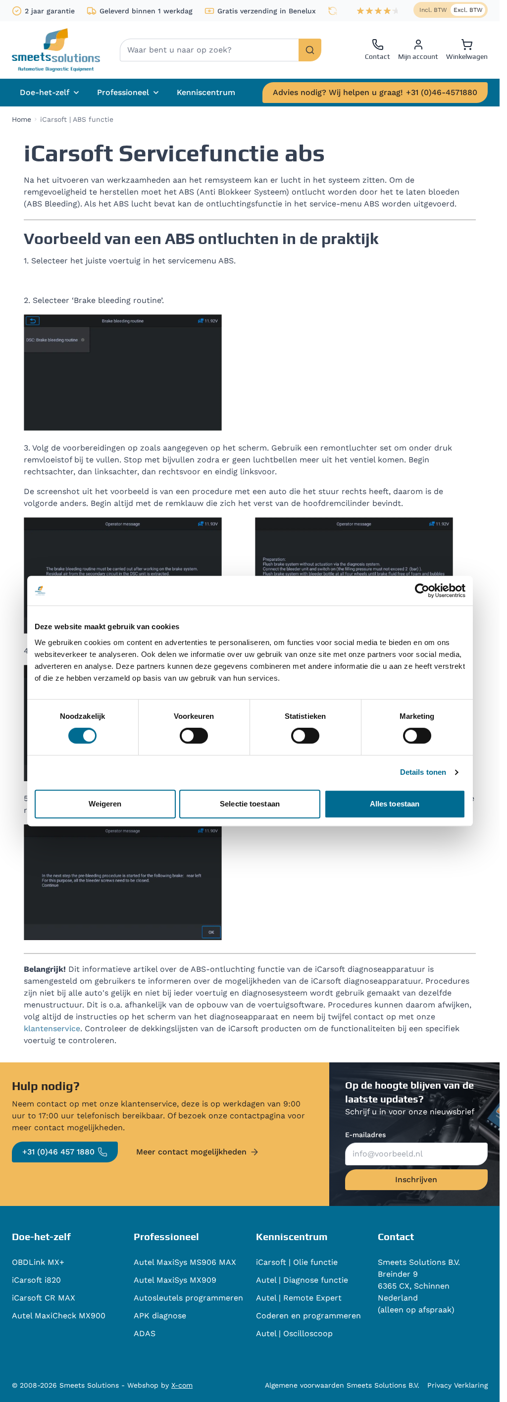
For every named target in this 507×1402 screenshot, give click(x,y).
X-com (182, 1385)
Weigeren (105, 804)
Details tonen (423, 772)
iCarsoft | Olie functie (297, 1262)
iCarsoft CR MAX (43, 1297)
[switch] (194, 736)
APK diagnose (160, 1315)
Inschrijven (416, 1179)
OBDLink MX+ (38, 1262)
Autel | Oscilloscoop (294, 1333)
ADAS (144, 1333)
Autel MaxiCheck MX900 (58, 1315)
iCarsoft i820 (36, 1280)
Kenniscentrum (206, 92)
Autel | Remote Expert (299, 1297)
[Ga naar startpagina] (56, 50)
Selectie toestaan (250, 804)
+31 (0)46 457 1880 (58, 1151)
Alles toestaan (394, 804)
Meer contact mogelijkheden (191, 1151)
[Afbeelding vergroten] (123, 372)
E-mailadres (365, 1135)
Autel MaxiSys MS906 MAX (185, 1262)
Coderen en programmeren (308, 1315)
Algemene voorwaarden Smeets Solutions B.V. (342, 1385)
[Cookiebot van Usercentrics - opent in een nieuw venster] (422, 590)
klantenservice (52, 1028)
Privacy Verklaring (457, 1385)
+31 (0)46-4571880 (375, 92)
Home (21, 119)
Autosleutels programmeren (188, 1297)
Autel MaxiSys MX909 (175, 1280)
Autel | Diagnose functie (302, 1280)
